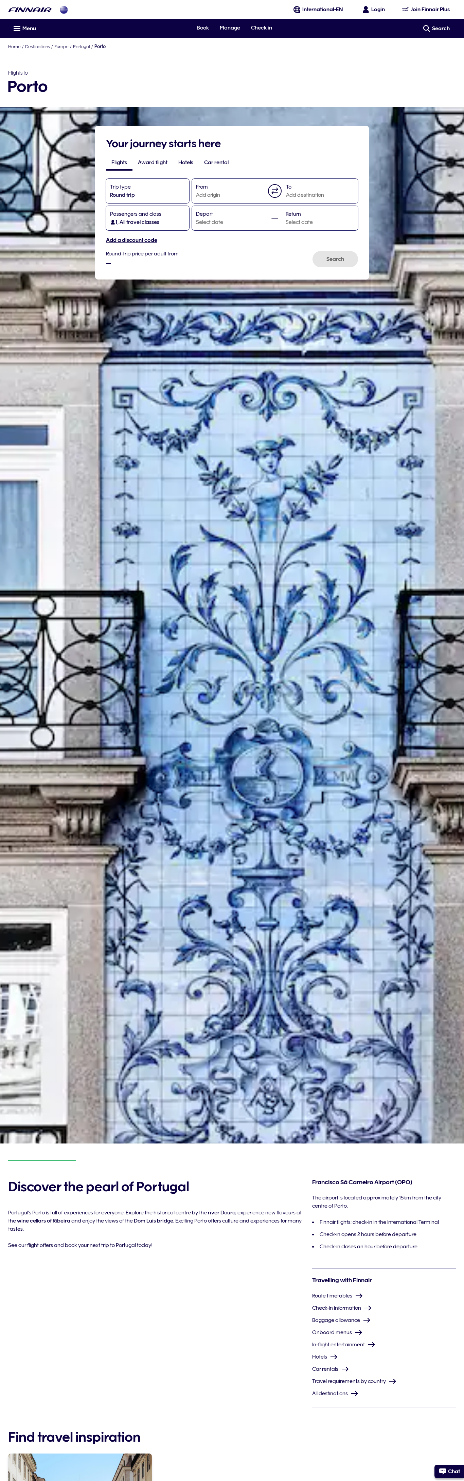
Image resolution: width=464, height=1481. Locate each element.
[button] (275, 191)
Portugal (81, 46)
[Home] (30, 9)
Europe (61, 46)
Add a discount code (131, 240)
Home (14, 46)
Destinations (37, 46)
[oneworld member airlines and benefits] (64, 9)
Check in (261, 28)
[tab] (119, 162)
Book (203, 28)
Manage (230, 28)
